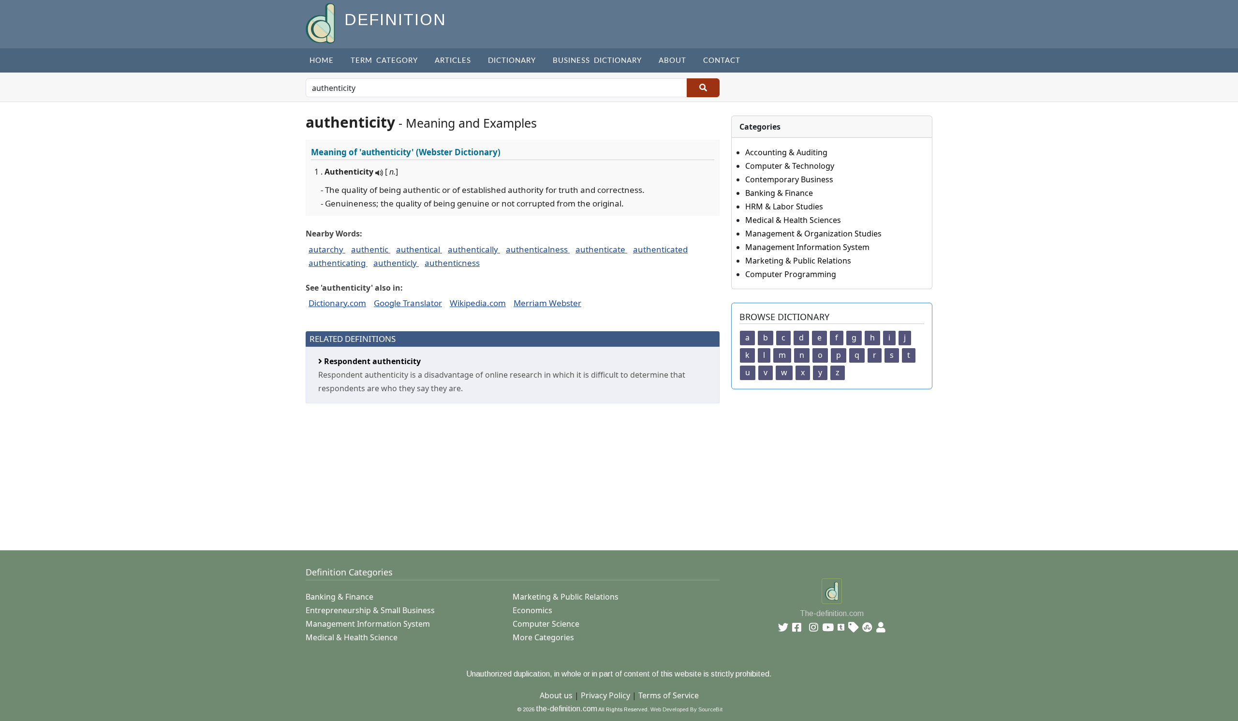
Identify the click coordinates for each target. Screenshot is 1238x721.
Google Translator (408, 303)
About (672, 60)
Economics (532, 610)
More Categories (543, 637)
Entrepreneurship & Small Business (370, 610)
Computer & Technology (789, 166)
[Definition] (321, 22)
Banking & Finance (779, 193)
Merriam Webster (547, 303)
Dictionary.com (337, 303)
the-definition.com (566, 709)
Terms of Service (668, 695)
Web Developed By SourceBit (686, 709)
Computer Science (546, 623)
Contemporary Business (789, 179)
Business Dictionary (597, 60)
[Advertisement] (596, 471)
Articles (453, 60)
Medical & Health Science (352, 637)
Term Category (384, 60)
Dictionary (512, 60)
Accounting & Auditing (786, 152)
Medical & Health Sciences (793, 220)
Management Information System (807, 247)
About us (556, 695)
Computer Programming (790, 274)
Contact (721, 60)
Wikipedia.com (478, 303)
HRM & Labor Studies (784, 206)
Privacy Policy (605, 695)
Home (322, 60)
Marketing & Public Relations (798, 260)
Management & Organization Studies (813, 233)
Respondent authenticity (371, 361)
